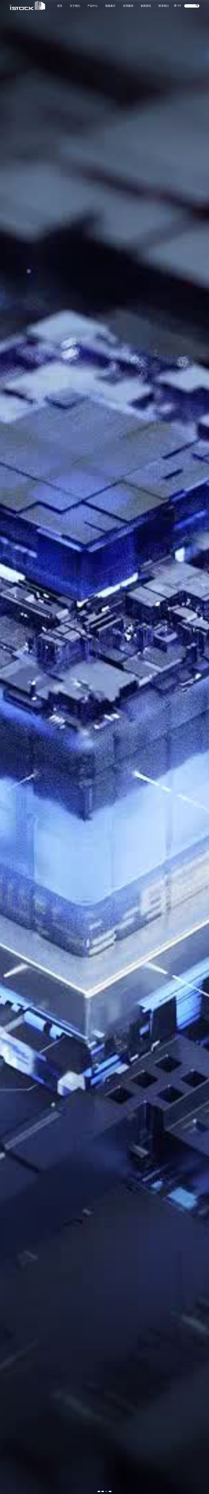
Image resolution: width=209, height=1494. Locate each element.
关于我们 (75, 5)
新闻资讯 (146, 5)
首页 (59, 5)
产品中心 (92, 5)
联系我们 (164, 5)
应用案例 (128, 5)
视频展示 (110, 5)
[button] (99, 1491)
